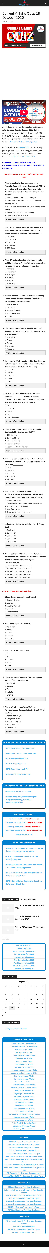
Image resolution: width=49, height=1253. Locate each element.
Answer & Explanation (15, 219)
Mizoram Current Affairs (24, 1096)
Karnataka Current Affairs (24, 1079)
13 (25, 999)
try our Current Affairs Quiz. (24, 156)
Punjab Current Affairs (24, 1105)
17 (6, 1003)
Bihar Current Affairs (24, 1052)
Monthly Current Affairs (24, 969)
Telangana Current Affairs (24, 1117)
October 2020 (23, 148)
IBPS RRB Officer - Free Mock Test (20, 748)
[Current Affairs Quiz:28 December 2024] (8, 930)
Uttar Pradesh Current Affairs (24, 1123)
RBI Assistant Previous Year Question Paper (24, 1173)
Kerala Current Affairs (23, 1082)
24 (6, 1008)
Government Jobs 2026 (24, 823)
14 (31, 999)
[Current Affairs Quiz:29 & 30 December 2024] (8, 919)
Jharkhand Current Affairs (24, 1076)
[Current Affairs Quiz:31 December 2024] (8, 908)
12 (19, 999)
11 (12, 999)
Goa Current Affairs (24, 1061)
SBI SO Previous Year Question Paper (24, 1148)
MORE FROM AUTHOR (28, 900)
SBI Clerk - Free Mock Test (17, 759)
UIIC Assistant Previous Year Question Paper (23, 1195)
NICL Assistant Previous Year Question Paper (24, 1201)
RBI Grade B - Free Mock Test (18, 774)
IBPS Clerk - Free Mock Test (17, 769)
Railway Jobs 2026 (24, 827)
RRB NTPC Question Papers (24, 1226)
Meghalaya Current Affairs (24, 1094)
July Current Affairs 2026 (24, 954)
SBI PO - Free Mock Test (16, 764)
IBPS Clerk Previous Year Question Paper (24, 1153)
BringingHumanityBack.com (16, 1029)
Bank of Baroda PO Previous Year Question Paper (24, 1176)
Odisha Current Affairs (24, 1102)
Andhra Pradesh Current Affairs (24, 1044)
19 (19, 1003)
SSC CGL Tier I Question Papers (24, 1232)
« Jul (3, 1015)
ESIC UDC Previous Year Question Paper (24, 1207)
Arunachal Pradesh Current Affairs (23, 1047)
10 (6, 999)
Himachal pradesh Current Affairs (24, 1070)
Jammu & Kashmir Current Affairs (24, 1073)
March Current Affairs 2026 (24, 966)
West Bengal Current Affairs (24, 1129)
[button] (4, 3)
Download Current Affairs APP (18, 791)
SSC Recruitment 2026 (24, 831)
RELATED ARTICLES (11, 900)
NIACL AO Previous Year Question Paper (24, 1210)
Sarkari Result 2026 (24, 835)
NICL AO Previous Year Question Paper (24, 1198)
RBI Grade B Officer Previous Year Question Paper (23, 1165)
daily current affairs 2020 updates (23, 142)
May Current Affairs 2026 (24, 960)
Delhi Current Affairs (24, 1058)
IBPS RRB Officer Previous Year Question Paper (24, 1156)
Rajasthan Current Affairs (24, 1108)
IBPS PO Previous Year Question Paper (24, 1151)
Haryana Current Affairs (24, 1067)
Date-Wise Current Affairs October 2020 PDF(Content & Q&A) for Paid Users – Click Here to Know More (23, 165)
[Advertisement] (24, 75)
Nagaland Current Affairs (24, 1099)
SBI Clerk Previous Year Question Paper (23, 1145)
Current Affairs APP (24, 945)
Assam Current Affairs (24, 1049)
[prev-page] (3, 938)
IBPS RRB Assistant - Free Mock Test (21, 753)
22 (37, 1003)
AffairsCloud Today (23, 948)
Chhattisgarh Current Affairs (24, 1055)
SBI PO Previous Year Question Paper (24, 1142)
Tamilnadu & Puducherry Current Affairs (24, 1114)
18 (12, 1003)
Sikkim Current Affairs (24, 1111)
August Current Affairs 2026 (24, 951)
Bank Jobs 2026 (24, 819)
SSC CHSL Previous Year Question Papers (24, 1229)
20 (25, 1003)
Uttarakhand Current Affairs (24, 1126)
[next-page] (7, 938)
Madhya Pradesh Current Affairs (24, 1088)
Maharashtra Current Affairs (24, 1085)
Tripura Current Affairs (24, 1120)
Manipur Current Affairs (24, 1091)
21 (31, 1003)
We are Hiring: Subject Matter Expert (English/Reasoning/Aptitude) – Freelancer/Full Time (21, 800)
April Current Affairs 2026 (24, 963)
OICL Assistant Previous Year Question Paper (24, 1204)
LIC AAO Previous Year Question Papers (24, 1187)
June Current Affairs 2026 (24, 957)
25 (12, 1008)
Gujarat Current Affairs (24, 1064)
